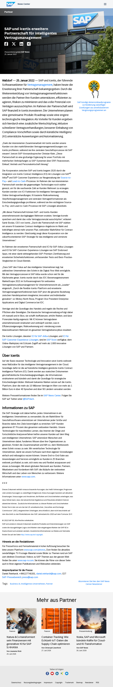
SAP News (25, 52)
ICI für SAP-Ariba (40, 336)
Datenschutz (16, 683)
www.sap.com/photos (34, 550)
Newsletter (89, 683)
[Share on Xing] (29, 44)
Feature (12, 631)
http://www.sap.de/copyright (32, 535)
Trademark (69, 683)
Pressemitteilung (10, 52)
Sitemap (79, 683)
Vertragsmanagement (40, 84)
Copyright (58, 683)
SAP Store (52, 340)
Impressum (48, 683)
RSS (97, 683)
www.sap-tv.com (26, 560)
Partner (8, 12)
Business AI (15, 584)
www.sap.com (28, 476)
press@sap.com (30, 577)
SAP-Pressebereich (11, 577)
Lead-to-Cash (18, 181)
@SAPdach (28, 399)
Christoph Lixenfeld (53, 648)
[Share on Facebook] (6, 44)
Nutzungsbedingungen (32, 683)
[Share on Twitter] (14, 44)
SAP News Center (52, 395)
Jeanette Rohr (15, 651)
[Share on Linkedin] (21, 44)
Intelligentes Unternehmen (33, 584)
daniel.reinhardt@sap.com (48, 573)
